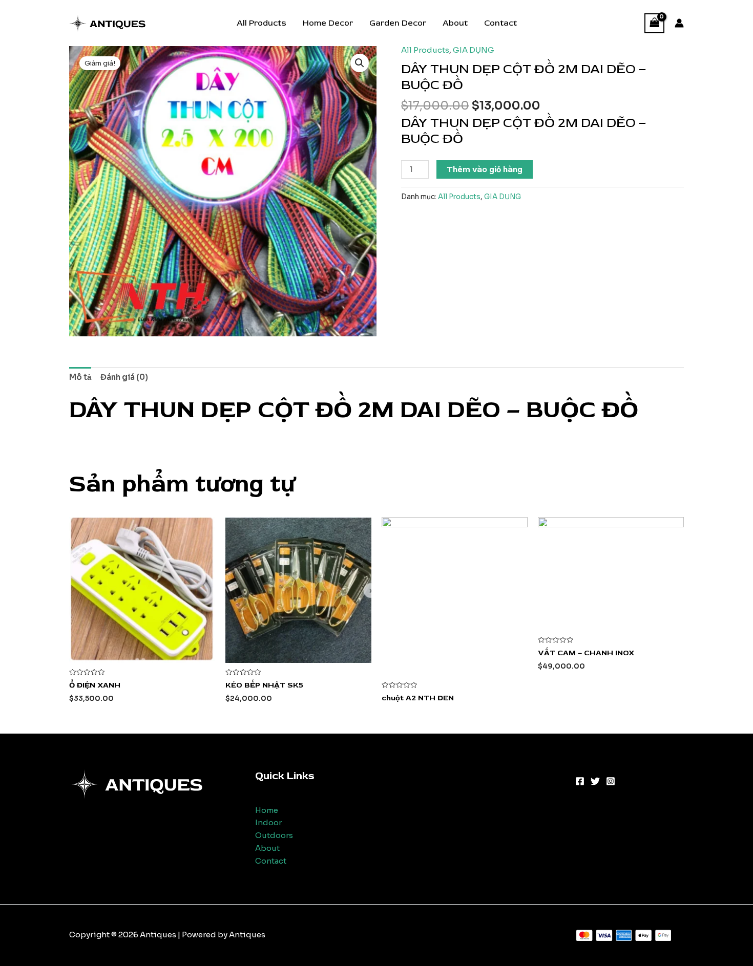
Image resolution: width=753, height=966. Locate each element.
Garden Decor (397, 23)
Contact (500, 23)
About (455, 23)
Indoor (268, 822)
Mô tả (80, 377)
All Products (261, 23)
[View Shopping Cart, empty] (654, 23)
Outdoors (274, 835)
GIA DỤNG (473, 50)
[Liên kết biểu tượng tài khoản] (679, 23)
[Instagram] (610, 781)
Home (266, 810)
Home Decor (328, 23)
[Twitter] (595, 781)
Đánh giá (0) (124, 377)
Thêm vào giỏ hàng (484, 169)
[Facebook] (579, 781)
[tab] (80, 377)
